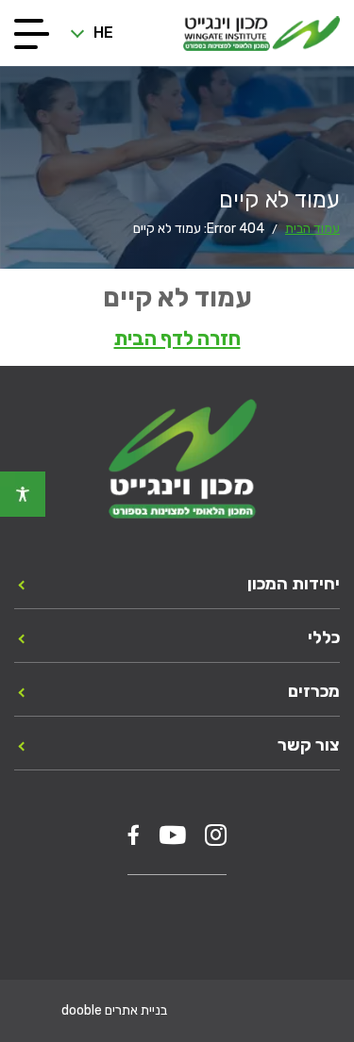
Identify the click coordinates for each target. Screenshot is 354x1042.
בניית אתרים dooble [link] (114, 1010)
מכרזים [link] (314, 691)
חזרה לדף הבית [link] (177, 338)
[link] (22, 494)
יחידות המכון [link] (293, 583)
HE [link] (103, 32)
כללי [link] (324, 637)
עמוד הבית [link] (312, 229)
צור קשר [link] (309, 745)
